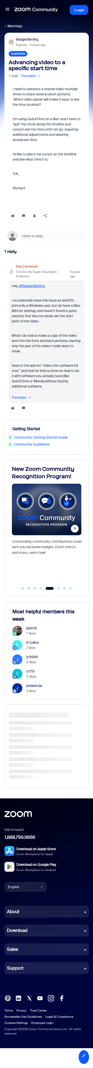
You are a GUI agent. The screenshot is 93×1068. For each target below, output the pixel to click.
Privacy (21, 1010)
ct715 (30, 671)
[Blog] (7, 998)
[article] (47, 338)
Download (17, 930)
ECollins (32, 642)
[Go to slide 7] (64, 588)
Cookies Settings (16, 1023)
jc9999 (32, 657)
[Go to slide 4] (41, 588)
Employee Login (42, 1023)
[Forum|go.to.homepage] (36, 10)
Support (15, 968)
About (13, 912)
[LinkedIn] (18, 998)
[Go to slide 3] (34, 588)
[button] (7, 10)
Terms (8, 1010)
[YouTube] (40, 998)
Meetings (14, 26)
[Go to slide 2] (29, 588)
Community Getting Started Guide (41, 437)
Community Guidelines (32, 444)
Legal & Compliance (59, 1017)
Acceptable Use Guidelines (23, 1017)
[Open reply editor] (46, 236)
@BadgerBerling (31, 286)
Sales (12, 949)
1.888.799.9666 (19, 837)
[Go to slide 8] (70, 588)
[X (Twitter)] (29, 998)
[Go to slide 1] (22, 588)
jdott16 (31, 628)
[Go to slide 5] (47, 588)
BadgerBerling (27, 39)
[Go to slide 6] (56, 588)
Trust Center (38, 1010)
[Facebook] (61, 998)
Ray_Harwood (26, 266)
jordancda (34, 685)
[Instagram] (51, 998)
